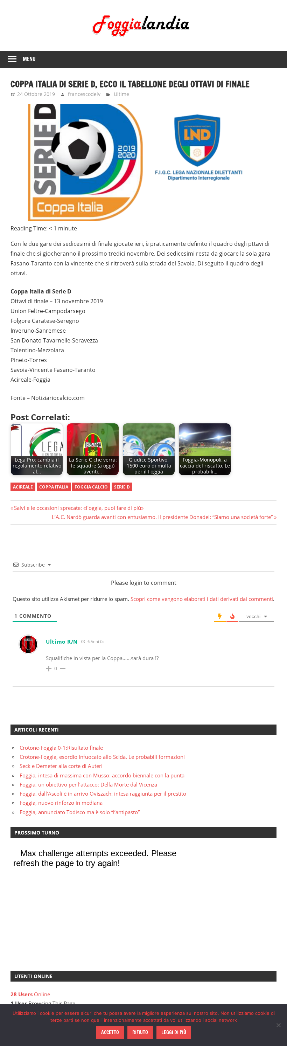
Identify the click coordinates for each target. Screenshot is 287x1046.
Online (30, 994)
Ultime (121, 94)
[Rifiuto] (278, 1024)
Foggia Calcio (91, 487)
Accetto (110, 1032)
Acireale (23, 487)
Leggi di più (173, 1032)
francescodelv (84, 94)
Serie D (122, 487)
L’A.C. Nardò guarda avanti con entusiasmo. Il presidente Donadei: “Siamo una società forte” (162, 516)
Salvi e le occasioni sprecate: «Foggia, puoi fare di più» (79, 507)
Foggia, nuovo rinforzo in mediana (61, 802)
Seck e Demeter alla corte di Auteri (61, 765)
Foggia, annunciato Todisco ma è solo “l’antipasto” (80, 812)
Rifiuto (140, 1032)
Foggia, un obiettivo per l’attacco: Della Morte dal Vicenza (88, 784)
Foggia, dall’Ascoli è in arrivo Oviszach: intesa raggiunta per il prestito (103, 793)
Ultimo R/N (62, 641)
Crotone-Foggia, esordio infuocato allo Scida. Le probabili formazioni (102, 756)
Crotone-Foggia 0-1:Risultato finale (61, 747)
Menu (29, 59)
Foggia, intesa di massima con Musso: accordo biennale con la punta (102, 775)
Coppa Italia (53, 487)
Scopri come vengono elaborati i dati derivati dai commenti (202, 598)
